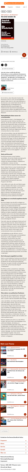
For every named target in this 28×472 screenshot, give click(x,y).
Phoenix (15, 465)
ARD (7, 465)
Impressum (4, 461)
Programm (10, 7)
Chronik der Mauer (6, 467)
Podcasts (18, 7)
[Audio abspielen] (24, 55)
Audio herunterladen (8, 68)
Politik (9, 11)
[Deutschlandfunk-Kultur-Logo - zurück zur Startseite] (14, 3)
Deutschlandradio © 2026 (8, 469)
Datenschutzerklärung (7, 456)
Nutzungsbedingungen (7, 459)
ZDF (10, 465)
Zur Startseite (4, 431)
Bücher (3, 11)
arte (19, 465)
